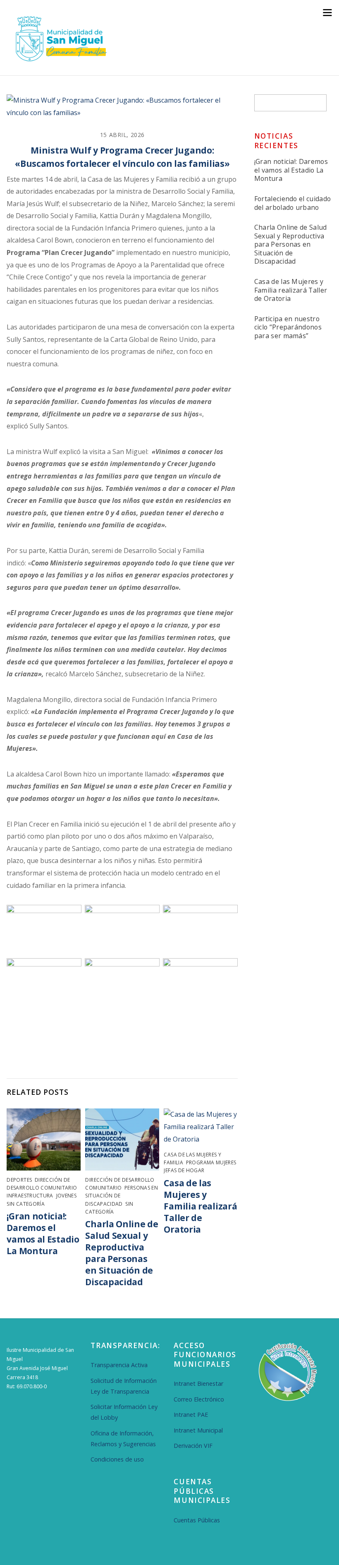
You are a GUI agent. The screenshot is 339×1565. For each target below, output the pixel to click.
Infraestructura (30, 1195)
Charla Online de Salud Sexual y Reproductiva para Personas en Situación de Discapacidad (121, 1253)
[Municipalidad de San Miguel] (58, 60)
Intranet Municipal (198, 1430)
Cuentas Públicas (197, 1520)
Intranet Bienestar (198, 1383)
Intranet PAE (191, 1414)
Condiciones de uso (117, 1459)
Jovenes (66, 1195)
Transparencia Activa (119, 1365)
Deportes (19, 1179)
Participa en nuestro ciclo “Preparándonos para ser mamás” (288, 327)
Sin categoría (26, 1203)
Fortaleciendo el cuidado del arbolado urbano (292, 203)
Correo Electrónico (199, 1399)
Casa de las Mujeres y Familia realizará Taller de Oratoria (200, 1206)
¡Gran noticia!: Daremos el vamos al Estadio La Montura (43, 1233)
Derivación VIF (193, 1446)
